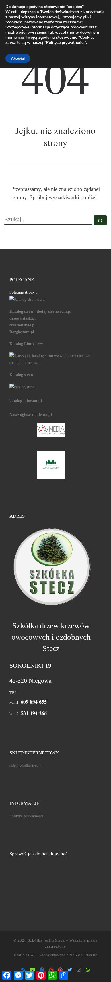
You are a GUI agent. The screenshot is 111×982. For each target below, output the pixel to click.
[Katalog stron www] (27, 299)
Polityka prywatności (26, 816)
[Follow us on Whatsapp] (88, 970)
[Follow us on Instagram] (79, 970)
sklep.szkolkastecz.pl (26, 765)
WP (33, 954)
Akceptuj (18, 58)
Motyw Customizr (83, 954)
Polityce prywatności (65, 42)
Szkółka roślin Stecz (46, 940)
